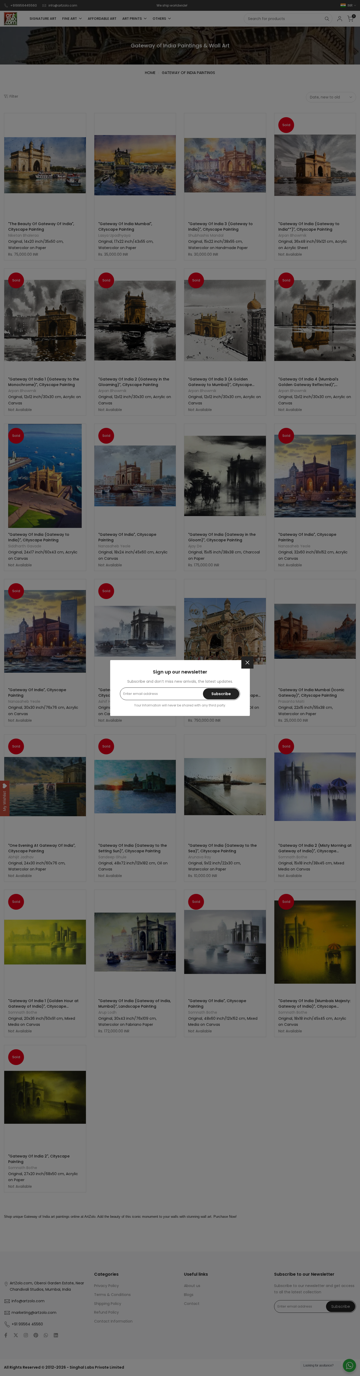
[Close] (247, 662)
